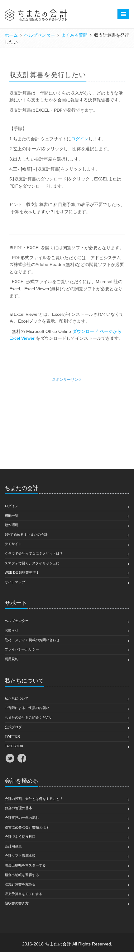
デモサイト (13, 544)
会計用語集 (13, 846)
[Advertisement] (67, 422)
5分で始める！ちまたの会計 (26, 534)
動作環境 (11, 525)
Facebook (14, 746)
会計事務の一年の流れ (22, 817)
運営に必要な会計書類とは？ (27, 827)
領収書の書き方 (17, 903)
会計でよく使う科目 (20, 836)
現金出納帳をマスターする (25, 865)
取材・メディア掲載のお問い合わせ (32, 640)
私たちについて (17, 698)
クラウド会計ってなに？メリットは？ (34, 553)
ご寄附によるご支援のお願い (27, 708)
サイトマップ (15, 582)
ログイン (80, 138)
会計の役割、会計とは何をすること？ (34, 798)
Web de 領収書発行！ (22, 572)
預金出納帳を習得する (22, 875)
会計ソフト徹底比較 (20, 855)
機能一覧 (11, 515)
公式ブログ (13, 727)
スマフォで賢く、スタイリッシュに (32, 563)
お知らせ (11, 630)
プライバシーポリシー (22, 649)
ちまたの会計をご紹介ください (29, 717)
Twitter (12, 736)
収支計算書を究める (20, 884)
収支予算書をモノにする (23, 894)
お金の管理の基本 (18, 808)
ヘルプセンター (39, 35)
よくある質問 (74, 35)
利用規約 (11, 659)
